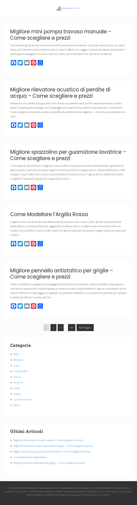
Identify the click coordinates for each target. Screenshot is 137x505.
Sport (17, 405)
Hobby (17, 393)
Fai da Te (18, 382)
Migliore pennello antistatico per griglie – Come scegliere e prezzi (61, 274)
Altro (16, 354)
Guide (17, 388)
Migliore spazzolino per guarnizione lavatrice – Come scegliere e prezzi (68, 155)
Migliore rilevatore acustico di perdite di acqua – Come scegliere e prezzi (60, 93)
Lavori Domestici (22, 399)
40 (71, 328)
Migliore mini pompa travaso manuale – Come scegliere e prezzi (60, 35)
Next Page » (85, 328)
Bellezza (18, 359)
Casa (16, 365)
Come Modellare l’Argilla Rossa (49, 214)
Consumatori (20, 371)
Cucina (17, 376)
